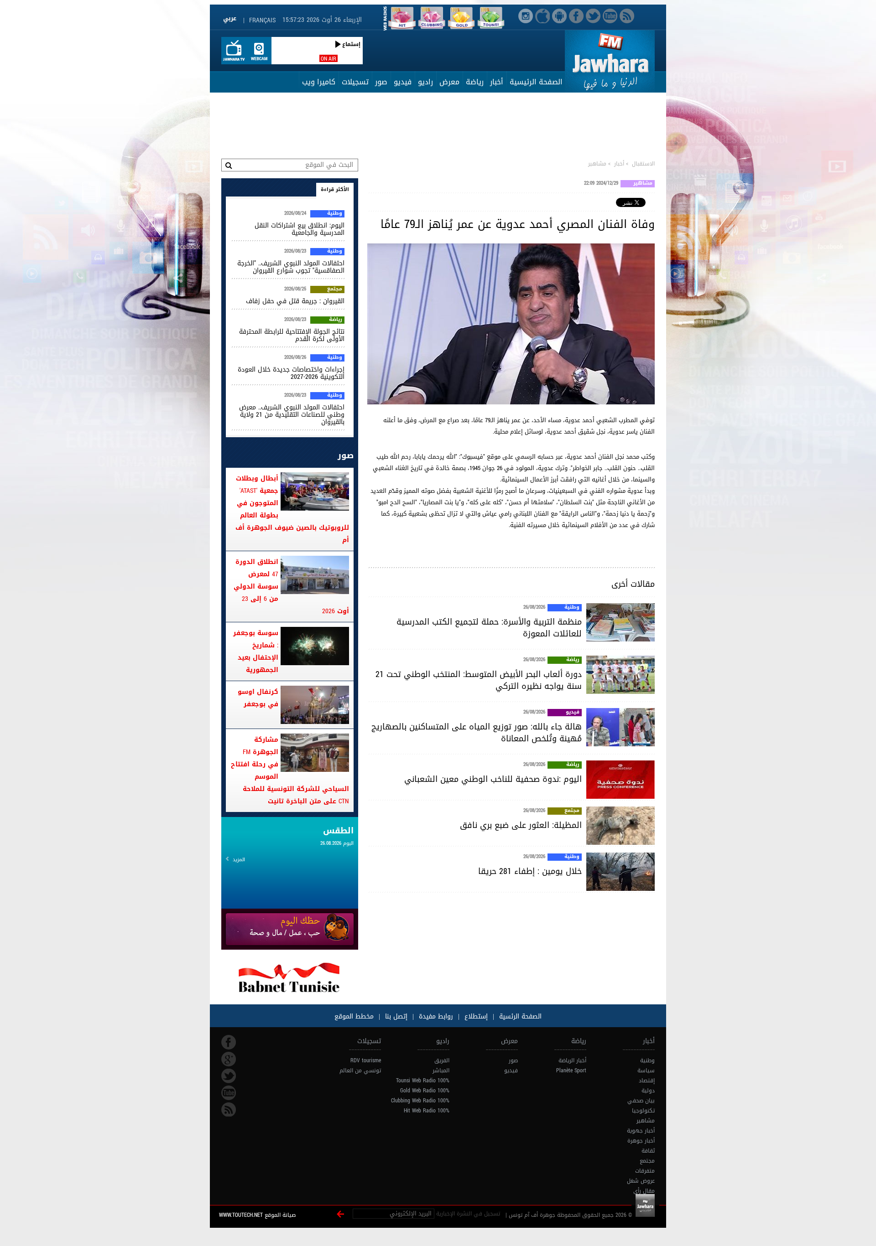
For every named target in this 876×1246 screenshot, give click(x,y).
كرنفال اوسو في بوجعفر (258, 698)
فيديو (403, 82)
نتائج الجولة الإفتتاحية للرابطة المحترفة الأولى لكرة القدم (291, 335)
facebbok (228, 1042)
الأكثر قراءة (335, 189)
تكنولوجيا (643, 1111)
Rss (228, 1109)
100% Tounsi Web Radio (422, 1080)
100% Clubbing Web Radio (420, 1101)
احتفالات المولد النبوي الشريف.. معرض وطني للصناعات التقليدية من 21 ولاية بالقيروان (291, 414)
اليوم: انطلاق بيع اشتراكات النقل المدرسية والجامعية (299, 229)
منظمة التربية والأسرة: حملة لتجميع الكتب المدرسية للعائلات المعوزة (489, 628)
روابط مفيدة (436, 1016)
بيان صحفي (641, 1101)
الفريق (441, 1060)
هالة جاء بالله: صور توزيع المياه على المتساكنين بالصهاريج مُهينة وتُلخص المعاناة (476, 732)
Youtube (228, 1093)
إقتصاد (647, 1080)
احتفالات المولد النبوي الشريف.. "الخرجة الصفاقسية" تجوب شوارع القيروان (290, 267)
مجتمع (571, 811)
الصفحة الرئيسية (536, 82)
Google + (228, 1059)
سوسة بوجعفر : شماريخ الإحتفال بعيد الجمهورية (255, 651)
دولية (648, 1091)
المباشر (441, 1070)
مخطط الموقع (354, 1016)
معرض (449, 82)
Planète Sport (571, 1070)
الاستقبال (643, 164)
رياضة (475, 82)
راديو (425, 82)
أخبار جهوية (641, 1131)
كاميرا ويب (318, 82)
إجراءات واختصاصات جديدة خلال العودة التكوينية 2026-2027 (291, 373)
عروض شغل (641, 1181)
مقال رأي (644, 1191)
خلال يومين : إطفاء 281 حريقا (530, 871)
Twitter (228, 1076)
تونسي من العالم (360, 1070)
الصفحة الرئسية (519, 1016)
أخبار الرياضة (572, 1060)
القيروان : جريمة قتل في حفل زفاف (295, 301)
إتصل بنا (395, 1016)
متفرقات (645, 1171)
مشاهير (597, 164)
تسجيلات (355, 82)
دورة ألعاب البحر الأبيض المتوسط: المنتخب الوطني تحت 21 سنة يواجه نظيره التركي (478, 680)
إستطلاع (475, 1016)
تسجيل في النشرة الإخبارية (468, 1214)
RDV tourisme (365, 1060)
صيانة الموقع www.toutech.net (257, 1215)
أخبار (496, 82)
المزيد (239, 859)
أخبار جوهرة (641, 1141)
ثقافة (648, 1151)
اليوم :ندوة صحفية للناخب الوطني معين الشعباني (493, 779)
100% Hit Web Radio (426, 1111)
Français (262, 20)
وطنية (571, 607)
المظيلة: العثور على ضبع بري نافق (521, 825)
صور (381, 82)
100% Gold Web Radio (424, 1091)
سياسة (646, 1070)
